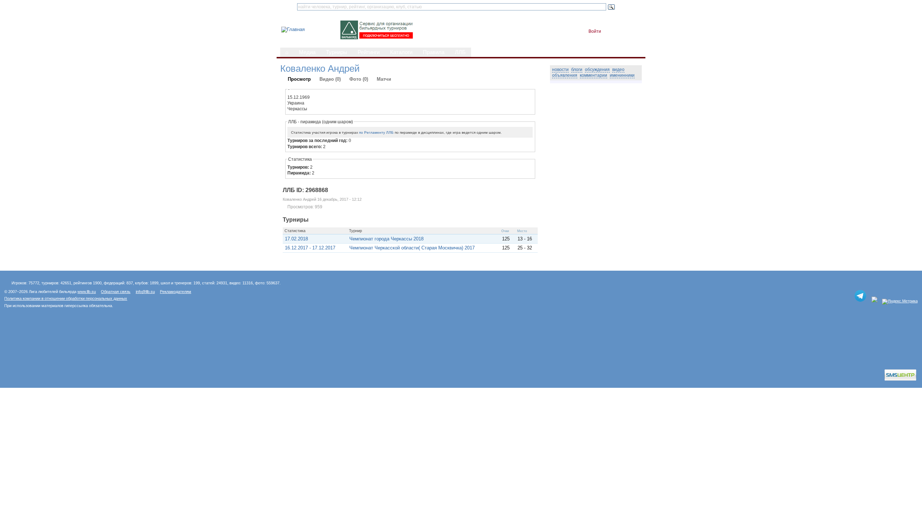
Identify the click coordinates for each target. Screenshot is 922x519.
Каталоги (401, 52)
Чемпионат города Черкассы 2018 (386, 238)
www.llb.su (86, 291)
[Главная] (293, 29)
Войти (594, 31)
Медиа (307, 52)
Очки (505, 231)
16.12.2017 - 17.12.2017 (310, 247)
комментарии (593, 75)
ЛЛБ (460, 52)
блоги (576, 69)
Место (522, 231)
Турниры (336, 52)
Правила (433, 52)
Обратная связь (115, 291)
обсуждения (597, 69)
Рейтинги (369, 52)
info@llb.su (145, 291)
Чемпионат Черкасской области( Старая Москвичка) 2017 (412, 247)
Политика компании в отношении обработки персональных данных (65, 298)
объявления (564, 75)
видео (618, 69)
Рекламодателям (175, 291)
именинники (622, 75)
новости (560, 69)
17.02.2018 (296, 238)
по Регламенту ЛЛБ (376, 132)
